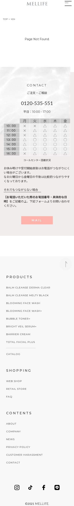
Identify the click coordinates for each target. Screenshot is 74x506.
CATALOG (13, 354)
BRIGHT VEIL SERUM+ (21, 326)
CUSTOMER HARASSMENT (24, 454)
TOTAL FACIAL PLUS (20, 341)
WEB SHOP (14, 381)
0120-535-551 (37, 103)
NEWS (10, 439)
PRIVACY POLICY (18, 446)
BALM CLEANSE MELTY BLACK (27, 295)
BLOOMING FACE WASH (23, 303)
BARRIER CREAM (18, 334)
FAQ (9, 396)
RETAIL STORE (16, 388)
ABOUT (11, 423)
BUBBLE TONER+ (18, 318)
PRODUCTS (19, 277)
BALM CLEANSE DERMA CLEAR (28, 287)
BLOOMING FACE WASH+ (24, 310)
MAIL (37, 220)
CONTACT (13, 462)
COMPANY (13, 431)
